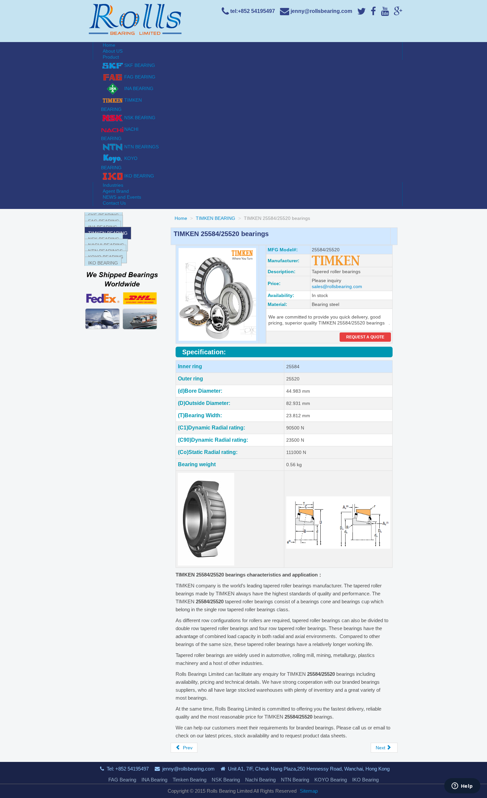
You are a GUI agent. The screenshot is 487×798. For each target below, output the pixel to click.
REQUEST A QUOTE (365, 337)
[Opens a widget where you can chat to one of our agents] (462, 786)
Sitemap (309, 791)
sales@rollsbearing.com (337, 286)
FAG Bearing (122, 779)
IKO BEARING (103, 263)
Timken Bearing (189, 779)
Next (381, 747)
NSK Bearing (226, 779)
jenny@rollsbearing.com (188, 769)
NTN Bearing (295, 779)
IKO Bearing (365, 779)
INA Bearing (154, 779)
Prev (187, 747)
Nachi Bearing (260, 779)
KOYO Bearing (330, 779)
